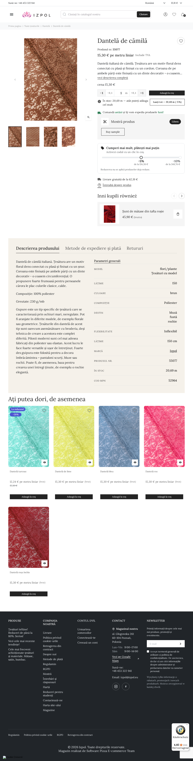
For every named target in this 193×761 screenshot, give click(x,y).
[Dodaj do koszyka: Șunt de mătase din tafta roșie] (177, 214)
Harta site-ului (52, 705)
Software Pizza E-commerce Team (111, 751)
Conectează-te (86, 637)
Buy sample (113, 132)
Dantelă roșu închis (20, 572)
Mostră (47, 674)
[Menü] (187, 725)
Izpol (173, 351)
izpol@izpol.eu (129, 677)
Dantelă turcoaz (18, 471)
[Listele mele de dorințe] (174, 14)
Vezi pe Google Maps (121, 658)
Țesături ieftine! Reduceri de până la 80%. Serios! (20, 633)
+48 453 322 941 (122, 671)
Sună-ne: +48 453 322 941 (21, 3)
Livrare (47, 632)
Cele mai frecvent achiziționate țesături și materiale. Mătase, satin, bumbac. (21, 654)
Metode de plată (53, 659)
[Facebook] (125, 686)
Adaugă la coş (167, 92)
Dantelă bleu (106, 471)
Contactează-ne (53, 700)
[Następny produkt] (182, 196)
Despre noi (49, 654)
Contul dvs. (86, 620)
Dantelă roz (152, 471)
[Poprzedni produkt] (174, 196)
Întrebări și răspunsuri (50, 680)
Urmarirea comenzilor (84, 631)
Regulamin (49, 664)
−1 (101, 93)
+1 (142, 93)
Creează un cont (87, 642)
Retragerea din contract (52, 647)
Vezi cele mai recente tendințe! (21, 642)
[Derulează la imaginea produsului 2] (33, 136)
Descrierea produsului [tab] (37, 248)
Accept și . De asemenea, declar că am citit (166, 661)
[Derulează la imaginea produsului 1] (15, 136)
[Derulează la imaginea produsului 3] (50, 136)
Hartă (46, 687)
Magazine (49, 710)
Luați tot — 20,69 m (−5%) (167, 102)
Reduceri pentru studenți (53, 693)
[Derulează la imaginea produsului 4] (68, 136)
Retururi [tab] (135, 248)
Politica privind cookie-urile (52, 639)
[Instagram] (116, 686)
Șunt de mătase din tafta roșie (143, 211)
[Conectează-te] (165, 14)
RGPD (46, 669)
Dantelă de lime (63, 471)
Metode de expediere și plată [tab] (93, 248)
